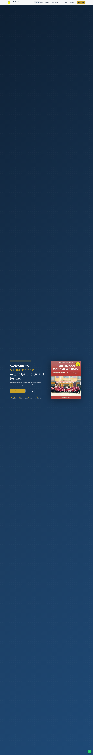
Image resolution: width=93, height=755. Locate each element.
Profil (41, 2)
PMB (62, 2)
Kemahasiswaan (55, 2)
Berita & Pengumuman (70, 2)
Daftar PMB (81, 2)
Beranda (37, 2)
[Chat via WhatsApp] (89, 751)
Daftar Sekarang (18, 391)
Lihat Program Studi (33, 391)
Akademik (47, 2)
